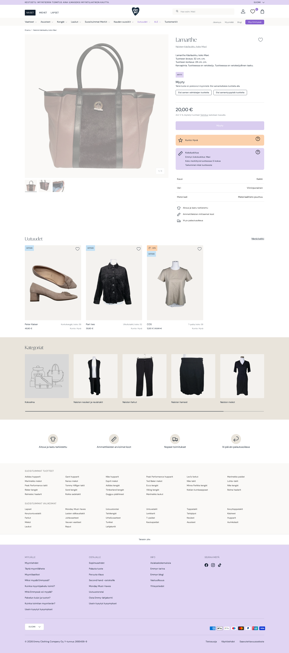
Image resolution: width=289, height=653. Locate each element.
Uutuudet (142, 21)
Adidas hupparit (32, 476)
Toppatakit (192, 509)
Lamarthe (186, 39)
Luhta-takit (232, 481)
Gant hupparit (72, 476)
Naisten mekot (227, 402)
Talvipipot (191, 513)
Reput (68, 526)
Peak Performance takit (36, 485)
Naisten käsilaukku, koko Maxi (45, 30)
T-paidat (150, 517)
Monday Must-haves (75, 509)
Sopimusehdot (96, 562)
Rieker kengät (31, 489)
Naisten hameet (179, 402)
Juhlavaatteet (72, 517)
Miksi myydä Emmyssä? (37, 580)
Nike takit (191, 481)
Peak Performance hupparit (159, 476)
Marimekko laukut (154, 494)
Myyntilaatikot (32, 574)
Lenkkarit (150, 513)
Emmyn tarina (157, 568)
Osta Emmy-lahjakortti (101, 597)
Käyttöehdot (228, 641)
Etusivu (28, 30)
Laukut (74, 21)
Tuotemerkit (171, 21)
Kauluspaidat (152, 522)
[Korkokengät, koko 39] (53, 282)
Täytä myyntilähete (35, 568)
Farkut (28, 517)
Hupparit (231, 517)
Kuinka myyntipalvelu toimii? (40, 586)
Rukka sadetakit (73, 494)
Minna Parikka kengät (197, 485)
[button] (262, 11)
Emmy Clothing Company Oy (48, 641)
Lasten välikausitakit (75, 513)
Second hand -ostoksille (102, 580)
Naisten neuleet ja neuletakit (88, 402)
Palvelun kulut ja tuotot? (37, 597)
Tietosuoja (211, 641)
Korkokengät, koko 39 (71, 324)
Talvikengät (111, 513)
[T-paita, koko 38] (175, 282)
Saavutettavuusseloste (252, 641)
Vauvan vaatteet (73, 522)
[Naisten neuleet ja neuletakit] (96, 376)
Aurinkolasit (232, 522)
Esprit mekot (112, 481)
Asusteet (45, 21)
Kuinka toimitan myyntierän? (40, 603)
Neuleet (190, 517)
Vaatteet (29, 21)
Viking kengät (152, 489)
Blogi (239, 22)
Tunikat (109, 522)
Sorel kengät (71, 489)
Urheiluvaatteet (113, 517)
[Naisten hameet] (193, 376)
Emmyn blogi (157, 574)
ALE (156, 21)
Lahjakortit (111, 526)
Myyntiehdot (31, 562)
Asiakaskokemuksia (160, 562)
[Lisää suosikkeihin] (260, 40)
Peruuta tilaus (96, 574)
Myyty (219, 125)
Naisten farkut (130, 402)
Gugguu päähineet (115, 494)
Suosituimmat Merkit (96, 21)
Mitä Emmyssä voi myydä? (38, 591)
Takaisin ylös (144, 539)
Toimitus (204, 115)
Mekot (28, 522)
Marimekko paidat (236, 476)
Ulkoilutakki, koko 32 (132, 324)
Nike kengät (232, 485)
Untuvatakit (151, 509)
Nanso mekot (71, 481)
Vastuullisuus (157, 580)
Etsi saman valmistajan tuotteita (193, 92)
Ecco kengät (152, 485)
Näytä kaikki (258, 238)
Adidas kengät (113, 485)
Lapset (55, 12)
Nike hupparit (112, 476)
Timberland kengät (115, 489)
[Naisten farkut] (144, 376)
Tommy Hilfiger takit (75, 485)
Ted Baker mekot (154, 481)
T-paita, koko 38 (195, 324)
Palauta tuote (96, 568)
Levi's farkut (192, 476)
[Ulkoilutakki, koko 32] (114, 282)
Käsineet (231, 513)
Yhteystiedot (157, 586)
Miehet (43, 12)
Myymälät (229, 22)
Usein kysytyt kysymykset (39, 609)
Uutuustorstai (112, 509)
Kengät (60, 21)
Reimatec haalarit (33, 494)
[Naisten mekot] (242, 376)
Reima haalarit (234, 489)
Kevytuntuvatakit (33, 513)
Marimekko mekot (33, 481)
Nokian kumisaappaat (197, 489)
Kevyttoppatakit (235, 509)
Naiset (30, 12)
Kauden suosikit (122, 21)
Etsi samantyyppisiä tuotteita (230, 92)
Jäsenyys (217, 22)
